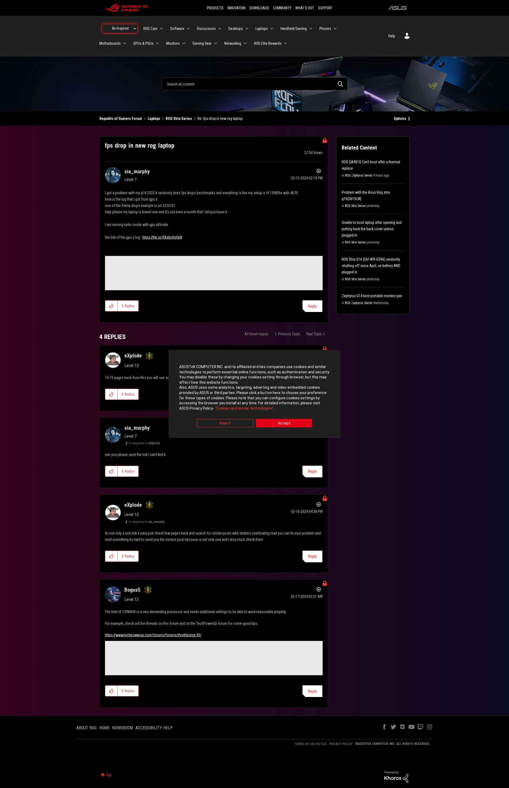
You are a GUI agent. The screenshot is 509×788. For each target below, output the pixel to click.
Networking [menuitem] (232, 43)
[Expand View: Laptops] (271, 28)
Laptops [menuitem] (262, 28)
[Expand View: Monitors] (183, 43)
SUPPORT (325, 8)
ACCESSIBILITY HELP (154, 727)
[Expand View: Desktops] (246, 28)
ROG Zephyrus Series (358, 175)
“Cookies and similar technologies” (244, 408)
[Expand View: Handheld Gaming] (310, 28)
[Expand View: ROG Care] (161, 28)
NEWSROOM (122, 727)
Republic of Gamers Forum (120, 118)
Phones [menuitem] (325, 28)
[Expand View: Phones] (335, 28)
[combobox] (254, 84)
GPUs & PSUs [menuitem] (143, 43)
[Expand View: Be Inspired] (134, 28)
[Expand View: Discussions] (219, 28)
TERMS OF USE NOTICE (311, 744)
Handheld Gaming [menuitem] (293, 28)
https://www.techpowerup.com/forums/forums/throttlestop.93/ (153, 635)
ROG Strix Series (179, 118)
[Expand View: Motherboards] (124, 43)
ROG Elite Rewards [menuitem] (268, 43)
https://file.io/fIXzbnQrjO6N (162, 237)
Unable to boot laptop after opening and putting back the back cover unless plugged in (372, 228)
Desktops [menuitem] (236, 28)
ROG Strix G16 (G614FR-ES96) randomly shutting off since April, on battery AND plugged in (371, 265)
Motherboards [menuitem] (110, 43)
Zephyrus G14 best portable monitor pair (372, 296)
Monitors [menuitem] (173, 43)
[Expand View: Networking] (245, 43)
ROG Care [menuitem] (150, 28)
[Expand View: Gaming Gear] (215, 43)
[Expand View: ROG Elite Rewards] (285, 43)
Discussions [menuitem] (206, 28)
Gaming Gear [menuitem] (202, 43)
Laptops (154, 118)
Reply (312, 306)
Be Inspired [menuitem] (120, 28)
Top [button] (108, 775)
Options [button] (400, 118)
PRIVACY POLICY (341, 744)
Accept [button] (284, 423)
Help (391, 36)
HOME (104, 727)
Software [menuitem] (177, 28)
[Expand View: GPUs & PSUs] (157, 43)
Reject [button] (225, 423)
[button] (111, 306)
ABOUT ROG (86, 727)
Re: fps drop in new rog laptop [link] (220, 118)
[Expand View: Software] (188, 28)
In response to (144, 443)
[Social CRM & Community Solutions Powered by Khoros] (396, 777)
